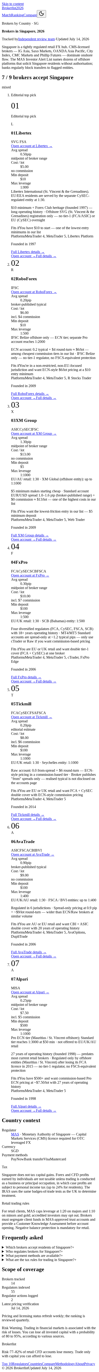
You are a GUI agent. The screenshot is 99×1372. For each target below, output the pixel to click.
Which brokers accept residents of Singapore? (40, 1247)
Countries (35, 1364)
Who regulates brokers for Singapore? (34, 1251)
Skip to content (13, 4)
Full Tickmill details (27, 815)
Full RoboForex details (30, 394)
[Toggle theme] (41, 14)
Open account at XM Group (34, 433)
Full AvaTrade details (29, 952)
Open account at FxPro (30, 575)
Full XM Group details (30, 535)
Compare (30, 15)
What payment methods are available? (34, 1256)
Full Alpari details (26, 1106)
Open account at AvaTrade (32, 854)
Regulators (20, 1364)
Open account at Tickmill (31, 717)
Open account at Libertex (31, 146)
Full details (46, 256)
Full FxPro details (26, 677)
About (79, 1364)
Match (6, 15)
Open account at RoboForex (34, 292)
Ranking (17, 15)
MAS (15, 1134)
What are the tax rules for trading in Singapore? (41, 1260)
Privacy (89, 1364)
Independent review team (36, 39)
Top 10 (7, 1364)
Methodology (65, 1364)
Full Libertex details (28, 252)
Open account (23, 256)
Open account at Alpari (30, 992)
